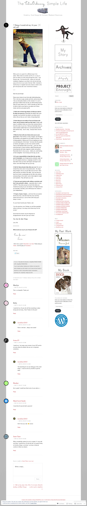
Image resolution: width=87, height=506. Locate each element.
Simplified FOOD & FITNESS (62, 204)
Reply (14, 293)
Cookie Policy (33, 503)
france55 (16, 340)
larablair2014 (22, 322)
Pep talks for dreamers (24, 261)
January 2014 (59, 187)
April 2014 (58, 182)
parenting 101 (17, 272)
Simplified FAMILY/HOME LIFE (63, 203)
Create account (59, 220)
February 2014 (59, 185)
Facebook (28, 245)
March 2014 (59, 183)
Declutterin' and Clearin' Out (62, 193)
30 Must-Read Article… (65, 159)
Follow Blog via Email (61, 106)
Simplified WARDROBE (61, 209)
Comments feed (59, 225)
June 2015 (58, 172)
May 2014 (58, 180)
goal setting (20, 266)
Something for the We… (65, 155)
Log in (57, 222)
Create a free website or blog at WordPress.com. (33, 499)
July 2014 (58, 177)
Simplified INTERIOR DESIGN (63, 206)
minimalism (34, 270)
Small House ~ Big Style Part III (63, 139)
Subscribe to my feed (28, 243)
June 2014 (58, 178)
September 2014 (60, 173)
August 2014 (59, 175)
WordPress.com (59, 227)
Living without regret (26, 270)
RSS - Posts (59, 102)
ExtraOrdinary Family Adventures (63, 196)
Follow (57, 119)
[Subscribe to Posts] (55, 102)
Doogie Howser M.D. (64, 163)
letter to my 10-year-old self (31, 268)
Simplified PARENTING (22, 264)
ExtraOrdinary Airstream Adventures (64, 194)
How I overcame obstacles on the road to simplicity (35, 487)
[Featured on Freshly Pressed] (61, 326)
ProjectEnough (59, 199)
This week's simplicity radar (62, 212)
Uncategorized (59, 214)
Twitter (14, 245)
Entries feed (59, 223)
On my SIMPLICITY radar (62, 134)
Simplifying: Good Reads (61, 211)
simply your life (29, 272)
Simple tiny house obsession (62, 201)
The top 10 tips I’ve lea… (65, 156)
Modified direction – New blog (63, 129)
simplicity (23, 272)
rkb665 (61, 145)
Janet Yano (17, 436)
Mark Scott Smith (19, 401)
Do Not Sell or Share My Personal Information (54, 499)
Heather (16, 383)
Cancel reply (31, 461)
